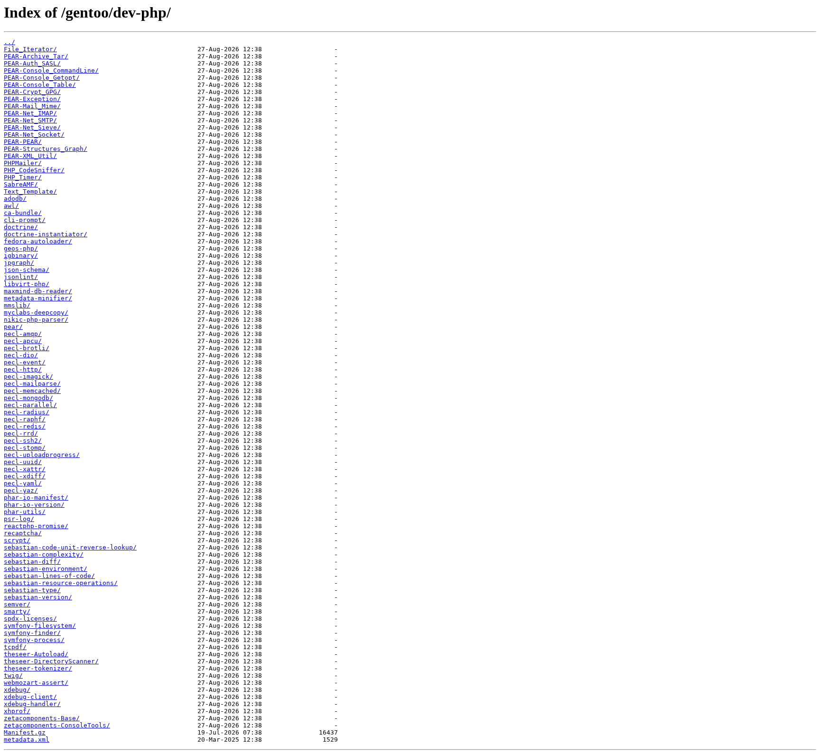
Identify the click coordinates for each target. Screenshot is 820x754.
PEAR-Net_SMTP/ (30, 120)
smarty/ (17, 611)
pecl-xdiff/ (25, 476)
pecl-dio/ (21, 355)
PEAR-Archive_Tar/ (36, 56)
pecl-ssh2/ (23, 440)
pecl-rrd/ (21, 433)
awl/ (11, 205)
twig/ (13, 675)
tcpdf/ (15, 647)
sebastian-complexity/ (44, 554)
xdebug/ (17, 689)
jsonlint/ (21, 276)
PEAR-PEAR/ (23, 141)
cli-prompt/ (25, 219)
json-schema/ (26, 269)
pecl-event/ (25, 362)
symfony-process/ (34, 639)
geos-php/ (21, 248)
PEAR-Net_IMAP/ (30, 113)
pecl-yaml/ (23, 483)
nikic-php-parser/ (36, 319)
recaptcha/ (23, 533)
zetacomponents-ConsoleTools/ (57, 725)
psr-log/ (19, 518)
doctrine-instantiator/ (45, 234)
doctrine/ (21, 227)
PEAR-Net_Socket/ (34, 134)
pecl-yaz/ (21, 490)
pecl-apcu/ (23, 340)
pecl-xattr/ (25, 469)
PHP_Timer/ (23, 177)
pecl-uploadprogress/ (42, 454)
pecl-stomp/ (25, 447)
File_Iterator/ (30, 49)
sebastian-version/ (38, 597)
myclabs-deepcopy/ (36, 312)
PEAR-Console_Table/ (40, 84)
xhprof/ (17, 711)
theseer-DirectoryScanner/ (51, 661)
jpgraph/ (19, 262)
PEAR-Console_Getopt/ (42, 77)
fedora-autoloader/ (38, 241)
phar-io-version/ (34, 504)
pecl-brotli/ (26, 348)
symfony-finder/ (32, 632)
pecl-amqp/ (23, 333)
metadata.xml (26, 739)
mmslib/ (17, 305)
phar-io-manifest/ (36, 497)
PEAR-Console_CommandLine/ (51, 70)
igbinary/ (21, 255)
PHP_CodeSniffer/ (34, 170)
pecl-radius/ (26, 412)
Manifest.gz (25, 732)
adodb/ (15, 198)
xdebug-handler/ (32, 703)
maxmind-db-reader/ (38, 291)
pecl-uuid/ (23, 461)
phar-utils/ (25, 511)
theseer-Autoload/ (36, 654)
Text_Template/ (30, 191)
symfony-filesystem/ (40, 625)
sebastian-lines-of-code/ (49, 575)
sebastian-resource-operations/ (61, 582)
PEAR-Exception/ (32, 98)
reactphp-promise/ (36, 526)
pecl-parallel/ (30, 405)
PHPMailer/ (23, 163)
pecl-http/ (23, 369)
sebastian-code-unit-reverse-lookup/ (70, 547)
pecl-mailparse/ (32, 383)
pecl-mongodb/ (28, 397)
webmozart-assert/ (36, 682)
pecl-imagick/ (28, 376)
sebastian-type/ (32, 590)
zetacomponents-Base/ (42, 718)
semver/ (17, 604)
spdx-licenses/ (30, 618)
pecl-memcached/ (32, 390)
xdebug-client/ (30, 696)
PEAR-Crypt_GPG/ (32, 91)
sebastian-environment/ (45, 568)
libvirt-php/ (26, 284)
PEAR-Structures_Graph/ (45, 148)
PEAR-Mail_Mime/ (32, 106)
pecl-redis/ (25, 426)
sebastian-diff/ (32, 561)
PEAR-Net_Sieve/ (32, 127)
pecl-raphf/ (25, 419)
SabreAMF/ (21, 184)
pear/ (13, 326)
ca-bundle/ (23, 212)
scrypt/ (17, 540)
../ (9, 42)
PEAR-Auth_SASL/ (32, 63)
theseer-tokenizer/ (38, 668)
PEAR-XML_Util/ (30, 155)
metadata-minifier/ (38, 298)
